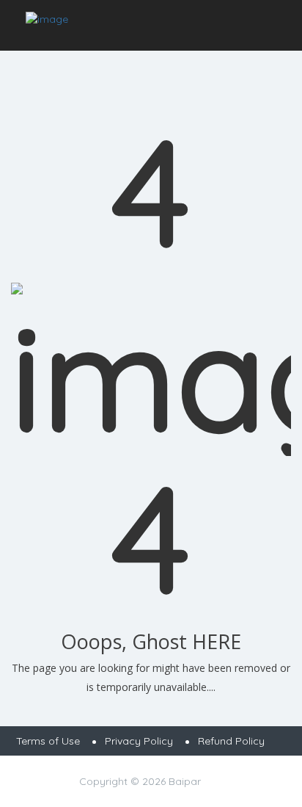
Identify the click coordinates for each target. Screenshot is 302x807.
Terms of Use (48, 741)
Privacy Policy (139, 741)
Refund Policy (231, 741)
